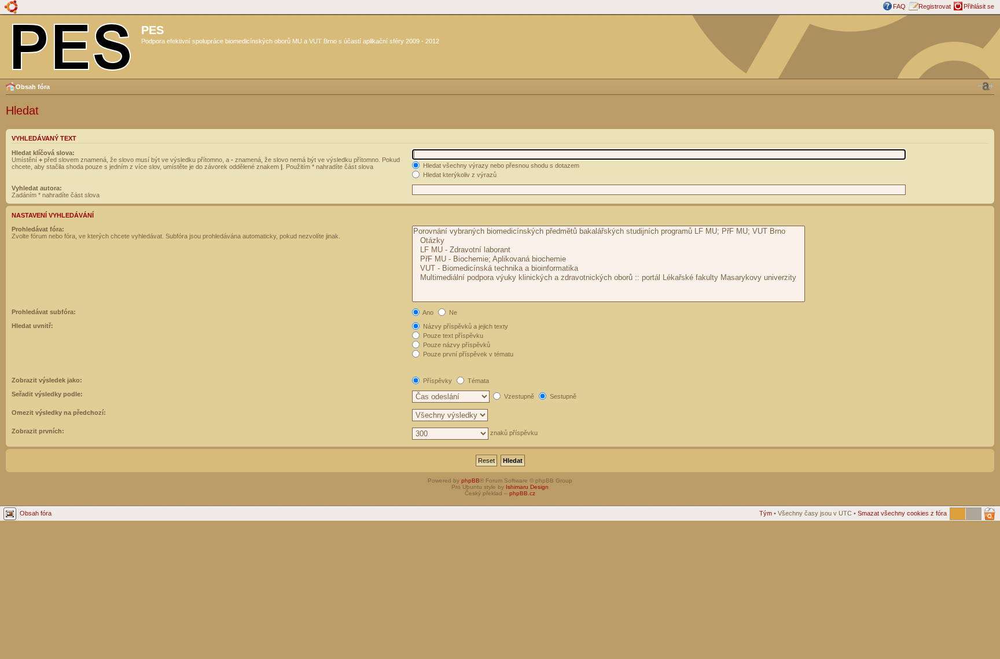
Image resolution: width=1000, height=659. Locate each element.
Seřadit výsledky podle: (47, 394)
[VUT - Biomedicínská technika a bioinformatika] (608, 268)
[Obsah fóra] (72, 44)
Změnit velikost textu (985, 86)
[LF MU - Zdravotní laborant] (608, 250)
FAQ (899, 6)
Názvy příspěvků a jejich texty (464, 326)
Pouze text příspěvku (452, 335)
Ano (427, 312)
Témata (477, 380)
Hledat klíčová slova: (43, 152)
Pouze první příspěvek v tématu (467, 354)
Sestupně (562, 396)
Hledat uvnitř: (32, 325)
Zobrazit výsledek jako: (47, 380)
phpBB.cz (522, 493)
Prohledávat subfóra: (44, 311)
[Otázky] (608, 240)
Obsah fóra (33, 86)
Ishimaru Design (527, 487)
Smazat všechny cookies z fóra (902, 513)
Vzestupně (518, 396)
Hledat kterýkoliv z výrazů (459, 174)
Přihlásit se (979, 6)
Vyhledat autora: (37, 188)
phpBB (470, 480)
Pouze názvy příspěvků (455, 344)
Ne (452, 312)
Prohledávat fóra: (38, 229)
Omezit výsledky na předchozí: (59, 412)
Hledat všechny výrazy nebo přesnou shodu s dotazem (500, 165)
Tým (765, 513)
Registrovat (934, 6)
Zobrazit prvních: (38, 431)
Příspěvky (436, 380)
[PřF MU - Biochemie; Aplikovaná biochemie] (608, 259)
